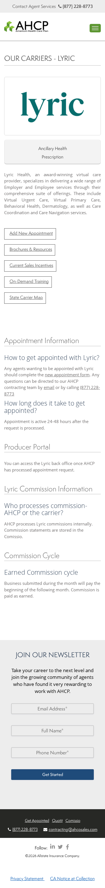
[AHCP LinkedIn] (52, 847)
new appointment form (67, 374)
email (49, 387)
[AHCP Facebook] (67, 847)
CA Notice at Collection (72, 878)
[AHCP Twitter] (60, 847)
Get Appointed (37, 820)
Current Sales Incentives (31, 265)
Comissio (73, 820)
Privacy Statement (27, 878)
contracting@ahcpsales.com (73, 829)
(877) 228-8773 (77, 6)
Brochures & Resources (31, 249)
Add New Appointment (31, 233)
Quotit (57, 820)
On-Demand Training (29, 281)
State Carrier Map (26, 297)
